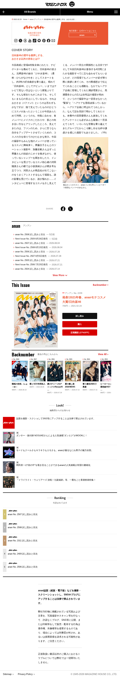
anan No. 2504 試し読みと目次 (37, 269)
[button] (105, 374)
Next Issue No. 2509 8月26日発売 (36, 238)
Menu (90, 12)
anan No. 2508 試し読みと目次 (35, 234)
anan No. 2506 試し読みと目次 (37, 251)
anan (81, 35)
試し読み (80, 316)
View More (58, 275)
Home (25, 19)
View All (102, 354)
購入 (80, 324)
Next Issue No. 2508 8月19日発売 (38, 247)
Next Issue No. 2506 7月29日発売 (38, 264)
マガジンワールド (60, 4)
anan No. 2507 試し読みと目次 (37, 243)
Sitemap (7, 674)
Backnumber (100, 285)
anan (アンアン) (35, 19)
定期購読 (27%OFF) (80, 332)
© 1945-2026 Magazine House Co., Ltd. (94, 674)
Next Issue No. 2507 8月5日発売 (38, 256)
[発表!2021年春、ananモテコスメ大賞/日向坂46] (36, 319)
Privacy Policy (25, 674)
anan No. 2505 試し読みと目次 (37, 260)
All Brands (30, 12)
